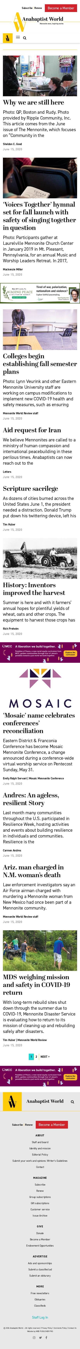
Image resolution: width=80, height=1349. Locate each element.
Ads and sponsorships (40, 1263)
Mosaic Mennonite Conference (46, 778)
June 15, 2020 (12, 149)
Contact (40, 1167)
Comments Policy (60, 1328)
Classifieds (40, 1306)
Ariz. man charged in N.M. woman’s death (33, 871)
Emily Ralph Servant (15, 778)
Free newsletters (40, 1293)
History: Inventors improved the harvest (34, 589)
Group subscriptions (40, 1197)
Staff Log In (40, 1317)
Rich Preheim (11, 629)
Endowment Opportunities (40, 1246)
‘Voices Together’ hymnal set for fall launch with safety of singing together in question (39, 216)
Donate (40, 1233)
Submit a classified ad (40, 1269)
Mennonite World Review (32, 1040)
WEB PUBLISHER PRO (44, 1331)
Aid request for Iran (32, 430)
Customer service (40, 1209)
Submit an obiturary (40, 1276)
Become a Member (61, 8)
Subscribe (27, 8)
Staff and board (40, 1142)
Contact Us (72, 1328)
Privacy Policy (46, 1328)
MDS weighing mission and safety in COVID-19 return (36, 985)
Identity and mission (40, 1148)
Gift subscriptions (40, 1203)
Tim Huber (9, 524)
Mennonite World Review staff (20, 917)
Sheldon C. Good (12, 144)
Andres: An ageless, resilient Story (31, 799)
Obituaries (40, 1299)
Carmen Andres (12, 850)
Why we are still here (33, 103)
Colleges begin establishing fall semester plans (40, 364)
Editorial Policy (40, 1154)
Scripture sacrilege (30, 489)
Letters (7, 472)
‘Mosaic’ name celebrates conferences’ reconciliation (39, 723)
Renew (38, 8)
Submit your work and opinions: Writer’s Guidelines (40, 1161)
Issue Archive (40, 1215)
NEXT (44, 1057)
